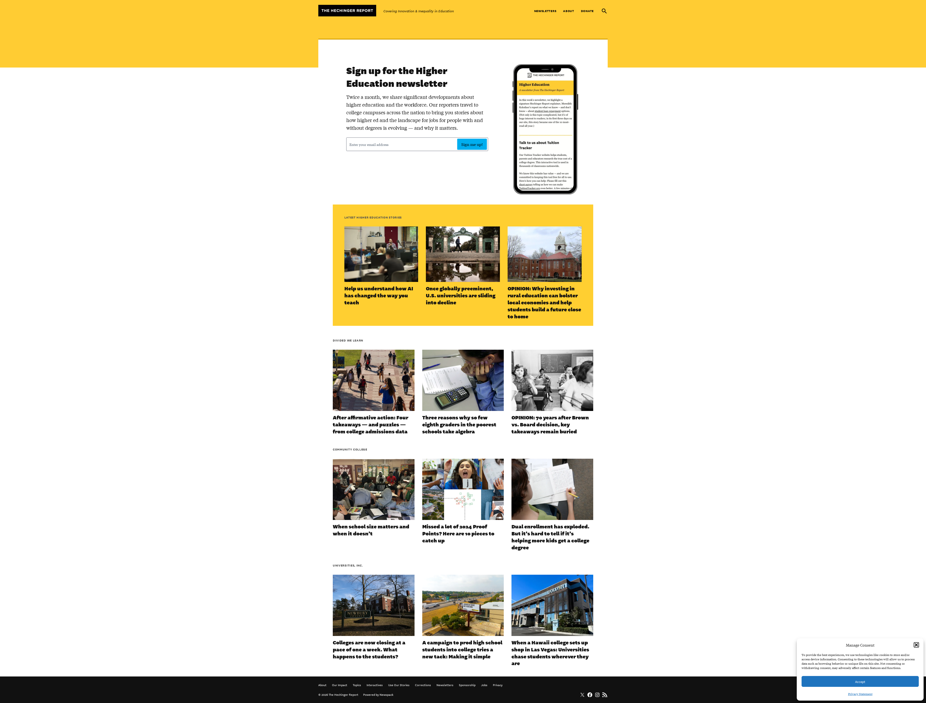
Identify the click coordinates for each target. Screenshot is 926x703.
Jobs (484, 684)
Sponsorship (467, 684)
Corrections (423, 684)
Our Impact (339, 684)
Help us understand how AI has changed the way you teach (378, 295)
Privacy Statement (860, 694)
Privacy (498, 684)
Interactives (375, 684)
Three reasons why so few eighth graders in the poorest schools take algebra (459, 424)
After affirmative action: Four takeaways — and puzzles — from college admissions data (370, 424)
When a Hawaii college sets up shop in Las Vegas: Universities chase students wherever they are (550, 653)
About (568, 10)
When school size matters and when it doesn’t (371, 530)
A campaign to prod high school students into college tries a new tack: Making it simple (462, 649)
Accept (860, 681)
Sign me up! (472, 144)
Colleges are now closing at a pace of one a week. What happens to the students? (369, 649)
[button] (916, 644)
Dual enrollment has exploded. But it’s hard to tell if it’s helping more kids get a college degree (550, 537)
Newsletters (545, 10)
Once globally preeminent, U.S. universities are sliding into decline (460, 295)
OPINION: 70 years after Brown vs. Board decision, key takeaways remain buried (550, 424)
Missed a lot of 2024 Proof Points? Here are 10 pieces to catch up (458, 533)
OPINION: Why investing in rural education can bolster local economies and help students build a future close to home (544, 302)
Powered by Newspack (378, 694)
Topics (357, 684)
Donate (587, 10)
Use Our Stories (398, 684)
